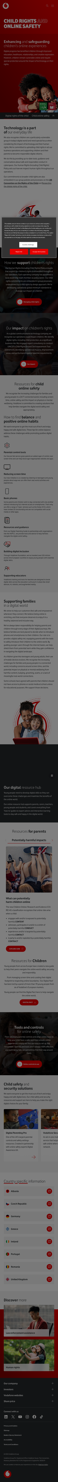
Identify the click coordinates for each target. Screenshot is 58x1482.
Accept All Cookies (39, 251)
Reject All (19, 251)
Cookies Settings (28, 245)
